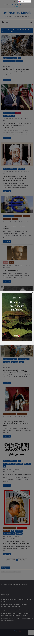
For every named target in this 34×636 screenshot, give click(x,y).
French (22, 1)
